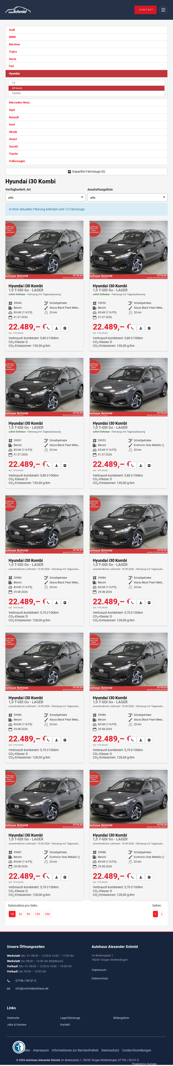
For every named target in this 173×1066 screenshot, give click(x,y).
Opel (12, 110)
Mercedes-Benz (19, 102)
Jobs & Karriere (16, 1024)
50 (28, 914)
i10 (13, 82)
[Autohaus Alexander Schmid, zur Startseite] (18, 10)
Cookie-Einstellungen (136, 1050)
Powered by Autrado (144, 1064)
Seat (12, 124)
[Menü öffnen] (163, 10)
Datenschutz (100, 978)
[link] (48, 328)
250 (47, 914)
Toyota (13, 153)
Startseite (13, 1018)
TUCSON (16, 93)
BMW (12, 37)
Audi (12, 29)
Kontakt (146, 9)
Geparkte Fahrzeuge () (88, 171)
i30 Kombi (17, 88)
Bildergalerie (121, 1018)
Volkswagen (17, 161)
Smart (13, 139)
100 (37, 914)
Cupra (13, 51)
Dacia (12, 59)
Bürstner (14, 44)
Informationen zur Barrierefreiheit (75, 1050)
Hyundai (14, 73)
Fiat (11, 66)
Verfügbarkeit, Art (18, 189)
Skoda (13, 132)
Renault (14, 117)
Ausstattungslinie (100, 189)
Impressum (99, 969)
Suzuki (13, 146)
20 (20, 914)
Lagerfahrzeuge (70, 1018)
